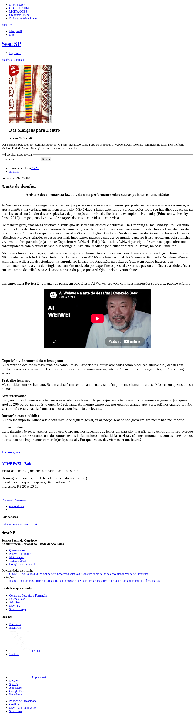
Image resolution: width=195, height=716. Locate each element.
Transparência (17, 560)
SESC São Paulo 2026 (22, 707)
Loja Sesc (15, 53)
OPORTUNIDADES (22, 8)
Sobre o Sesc (17, 4)
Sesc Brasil (15, 711)
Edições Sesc (17, 599)
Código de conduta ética (23, 564)
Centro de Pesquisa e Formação (28, 595)
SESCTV (15, 605)
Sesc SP (11, 43)
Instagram (15, 627)
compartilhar (16, 506)
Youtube (14, 654)
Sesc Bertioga (17, 609)
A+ (37, 168)
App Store (15, 687)
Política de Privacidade (23, 18)
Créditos (14, 704)
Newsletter (15, 694)
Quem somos (17, 550)
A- (33, 168)
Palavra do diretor (19, 553)
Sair (11, 34)
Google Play (16, 691)
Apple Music (39, 677)
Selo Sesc (15, 602)
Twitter (36, 650)
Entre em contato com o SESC (20, 524)
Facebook (15, 624)
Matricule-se (16, 557)
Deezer (13, 680)
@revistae (7, 499)
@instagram (20, 499)
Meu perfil (15, 31)
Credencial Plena (19, 15)
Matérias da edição (13, 59)
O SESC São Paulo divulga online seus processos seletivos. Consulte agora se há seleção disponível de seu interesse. (79, 573)
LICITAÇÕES (18, 11)
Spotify (13, 684)
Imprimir (14, 171)
